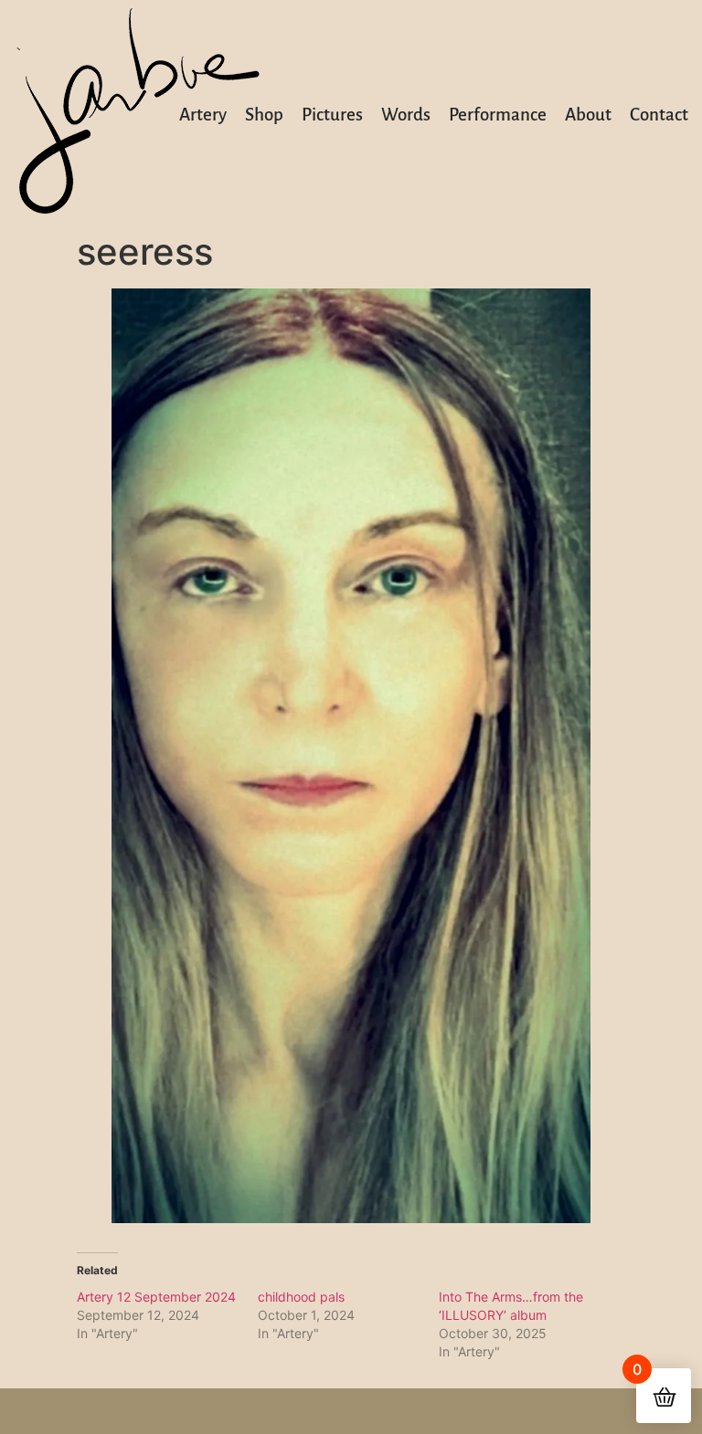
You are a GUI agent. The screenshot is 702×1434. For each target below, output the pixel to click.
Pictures (332, 114)
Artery (203, 114)
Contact (659, 114)
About (588, 114)
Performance (498, 114)
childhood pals (301, 1296)
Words (406, 114)
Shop (264, 114)
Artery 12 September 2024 (156, 1296)
